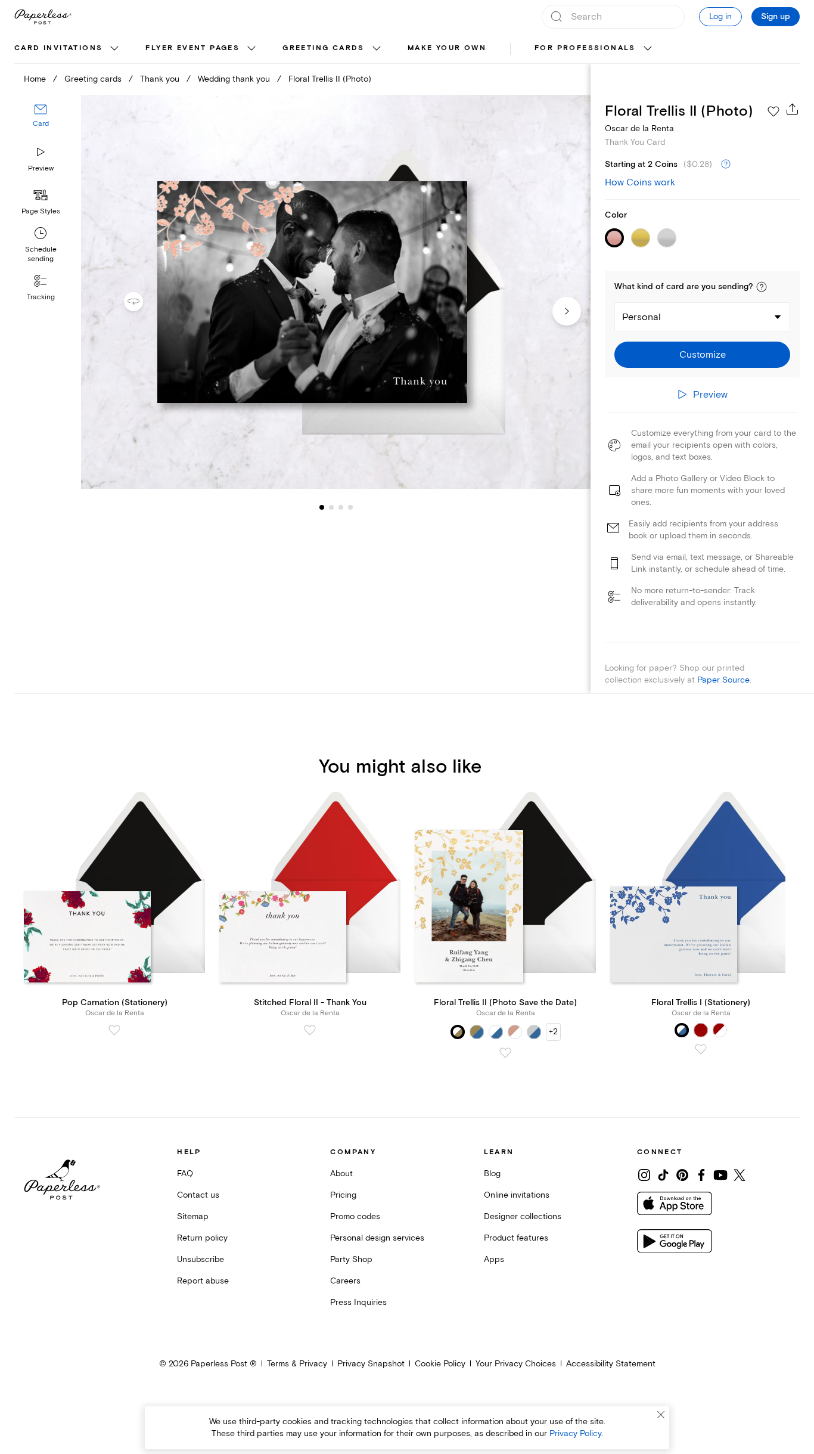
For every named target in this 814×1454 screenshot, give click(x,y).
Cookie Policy (440, 1364)
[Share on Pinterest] (682, 1175)
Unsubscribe (200, 1259)
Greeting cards (323, 48)
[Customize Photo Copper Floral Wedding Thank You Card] (335, 292)
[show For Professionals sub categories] (648, 49)
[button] (762, 287)
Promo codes (355, 1216)
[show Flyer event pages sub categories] (251, 49)
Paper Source (723, 680)
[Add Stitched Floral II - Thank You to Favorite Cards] (310, 1030)
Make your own (447, 48)
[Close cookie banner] (661, 1415)
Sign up (775, 16)
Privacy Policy (575, 1433)
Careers (345, 1281)
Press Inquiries (358, 1302)
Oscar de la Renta (639, 128)
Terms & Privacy (297, 1364)
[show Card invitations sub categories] (114, 49)
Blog (492, 1173)
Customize (702, 355)
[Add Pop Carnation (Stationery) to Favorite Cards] (114, 1030)
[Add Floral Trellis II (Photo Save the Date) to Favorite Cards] (505, 1053)
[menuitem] (68, 49)
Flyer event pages (192, 48)
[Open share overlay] (792, 109)
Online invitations (516, 1195)
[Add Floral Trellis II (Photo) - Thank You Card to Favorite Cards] (773, 111)
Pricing (343, 1195)
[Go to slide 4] (340, 506)
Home (35, 79)
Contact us (198, 1195)
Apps (494, 1259)
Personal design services (377, 1238)
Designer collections (522, 1216)
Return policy (202, 1238)
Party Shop (351, 1259)
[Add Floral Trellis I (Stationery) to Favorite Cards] (701, 1049)
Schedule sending (41, 254)
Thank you (159, 79)
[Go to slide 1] (321, 506)
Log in (720, 16)
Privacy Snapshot (371, 1364)
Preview (41, 168)
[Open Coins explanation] (725, 164)
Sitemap (193, 1216)
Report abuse (203, 1281)
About (341, 1173)
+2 (553, 1032)
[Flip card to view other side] (143, 301)
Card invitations (58, 48)
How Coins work (640, 182)
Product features (516, 1238)
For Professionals (585, 48)
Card (41, 123)
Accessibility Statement (610, 1364)
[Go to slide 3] (331, 506)
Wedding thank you (234, 79)
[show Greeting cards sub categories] (376, 49)
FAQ (185, 1173)
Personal (641, 317)
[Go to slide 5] (350, 506)
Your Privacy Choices (516, 1364)
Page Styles (40, 211)
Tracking (41, 297)
